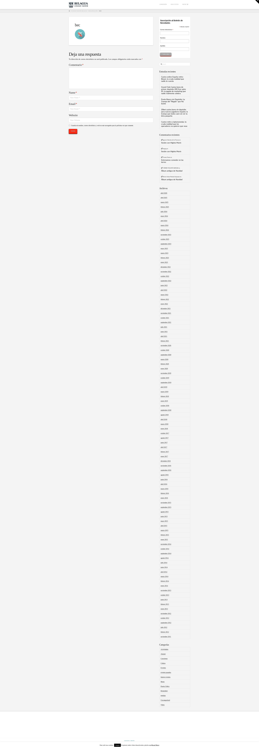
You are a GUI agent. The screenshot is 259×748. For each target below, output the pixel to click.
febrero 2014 (165, 581)
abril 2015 (164, 526)
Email (73, 103)
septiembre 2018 (166, 410)
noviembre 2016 (166, 466)
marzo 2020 (164, 359)
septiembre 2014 (166, 553)
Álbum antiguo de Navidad (171, 171)
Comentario (76, 64)
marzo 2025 (164, 202)
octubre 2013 (165, 595)
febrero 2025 (165, 207)
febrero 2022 (165, 299)
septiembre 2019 (166, 382)
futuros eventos (165, 677)
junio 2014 (164, 567)
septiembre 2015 (166, 507)
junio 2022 (164, 285)
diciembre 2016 (166, 461)
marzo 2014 (164, 576)
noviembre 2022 (166, 271)
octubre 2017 (165, 433)
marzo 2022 (164, 295)
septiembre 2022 (166, 281)
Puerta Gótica (165, 686)
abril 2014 (164, 572)
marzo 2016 (164, 489)
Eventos (163, 668)
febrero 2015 (165, 535)
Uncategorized (165, 700)
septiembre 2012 (166, 623)
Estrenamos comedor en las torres (172, 161)
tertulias (163, 695)
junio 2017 (164, 442)
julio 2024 (164, 211)
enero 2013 (164, 609)
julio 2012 (164, 627)
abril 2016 (164, 484)
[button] (257, 2)
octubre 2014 (165, 549)
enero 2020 (164, 368)
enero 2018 (164, 429)
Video (163, 705)
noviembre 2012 (166, 613)
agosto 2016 (164, 475)
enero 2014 (164, 586)
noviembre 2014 (166, 544)
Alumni (163, 654)
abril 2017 (164, 447)
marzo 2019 (164, 392)
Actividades (164, 649)
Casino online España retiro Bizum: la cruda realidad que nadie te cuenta (172, 79)
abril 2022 (164, 290)
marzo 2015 (164, 530)
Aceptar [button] (117, 745)
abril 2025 (164, 198)
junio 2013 (164, 599)
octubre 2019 (165, 378)
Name (73, 92)
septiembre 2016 (166, 470)
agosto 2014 (164, 558)
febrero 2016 (165, 493)
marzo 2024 (164, 225)
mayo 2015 (164, 521)
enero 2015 (164, 539)
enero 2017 (164, 456)
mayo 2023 (164, 248)
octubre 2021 (165, 318)
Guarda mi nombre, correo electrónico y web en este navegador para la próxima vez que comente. (102, 125)
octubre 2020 (165, 350)
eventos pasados (166, 672)
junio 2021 (164, 332)
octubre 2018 (165, 405)
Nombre (162, 38)
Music (163, 682)
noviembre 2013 (166, 590)
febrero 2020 (165, 364)
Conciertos (164, 658)
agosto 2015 (164, 512)
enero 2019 (164, 401)
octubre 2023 (165, 239)
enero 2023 (164, 262)
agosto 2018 (164, 415)
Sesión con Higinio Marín (171, 143)
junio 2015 (164, 516)
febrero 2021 (165, 341)
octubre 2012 (165, 618)
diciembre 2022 (166, 267)
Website (73, 115)
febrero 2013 (165, 604)
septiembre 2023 (166, 244)
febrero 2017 (165, 452)
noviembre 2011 (166, 636)
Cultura (163, 663)
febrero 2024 (165, 230)
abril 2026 (164, 193)
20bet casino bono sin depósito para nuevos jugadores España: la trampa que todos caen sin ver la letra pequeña (174, 113)
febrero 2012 (165, 632)
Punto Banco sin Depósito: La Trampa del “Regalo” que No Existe (173, 102)
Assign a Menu (129, 740)
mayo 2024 (164, 216)
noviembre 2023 (166, 235)
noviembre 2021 (166, 313)
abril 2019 (164, 387)
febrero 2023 (165, 258)
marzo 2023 (164, 253)
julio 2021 (164, 327)
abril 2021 (164, 336)
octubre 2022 (165, 276)
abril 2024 (164, 221)
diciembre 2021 (166, 308)
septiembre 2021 (166, 322)
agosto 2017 (164, 438)
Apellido (162, 46)
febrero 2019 (165, 396)
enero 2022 (164, 304)
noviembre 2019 (166, 373)
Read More (155, 745)
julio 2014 (164, 563)
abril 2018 (164, 419)
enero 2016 (164, 498)
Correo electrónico (166, 30)
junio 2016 (164, 479)
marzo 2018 (164, 424)
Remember (164, 691)
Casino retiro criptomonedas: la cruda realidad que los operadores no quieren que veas (174, 124)
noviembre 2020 (166, 345)
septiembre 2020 (166, 355)
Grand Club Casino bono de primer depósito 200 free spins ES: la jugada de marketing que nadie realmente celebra (173, 90)
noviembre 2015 (166, 502)
